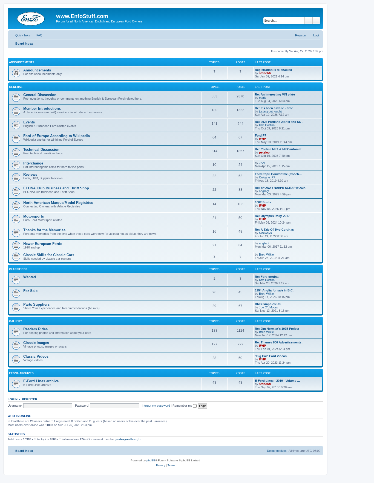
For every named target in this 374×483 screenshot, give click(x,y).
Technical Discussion (41, 149)
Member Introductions (42, 108)
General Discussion (39, 95)
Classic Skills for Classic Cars (48, 255)
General (15, 86)
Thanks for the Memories (44, 230)
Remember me (182, 405)
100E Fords (263, 202)
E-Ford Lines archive (41, 381)
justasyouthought (270, 111)
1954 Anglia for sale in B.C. (274, 290)
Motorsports (33, 216)
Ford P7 (260, 135)
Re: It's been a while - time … (276, 108)
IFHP (262, 138)
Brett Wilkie (266, 254)
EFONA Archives (21, 373)
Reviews (30, 174)
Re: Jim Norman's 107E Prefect (277, 328)
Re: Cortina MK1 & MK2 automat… (279, 149)
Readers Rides (35, 329)
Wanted (29, 277)
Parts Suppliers (36, 304)
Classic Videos (35, 356)
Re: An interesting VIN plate (275, 94)
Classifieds (18, 269)
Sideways (265, 233)
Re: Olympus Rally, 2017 (272, 216)
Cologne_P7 (267, 177)
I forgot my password (156, 405)
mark (262, 97)
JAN (262, 162)
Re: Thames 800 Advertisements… (279, 342)
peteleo (264, 152)
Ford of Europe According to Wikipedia (56, 136)
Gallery (15, 321)
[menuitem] (36, 35)
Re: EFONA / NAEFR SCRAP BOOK (280, 187)
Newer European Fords (42, 244)
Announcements (21, 62)
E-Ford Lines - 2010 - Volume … (277, 380)
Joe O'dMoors (268, 307)
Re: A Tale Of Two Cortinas (274, 229)
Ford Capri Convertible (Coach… (278, 174)
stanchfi (265, 73)
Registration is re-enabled (273, 69)
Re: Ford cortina (266, 276)
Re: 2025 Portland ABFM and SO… (279, 121)
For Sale (30, 291)
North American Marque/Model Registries (58, 203)
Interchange (33, 163)
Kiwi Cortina (267, 125)
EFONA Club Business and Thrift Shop (56, 188)
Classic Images (36, 343)
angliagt (264, 191)
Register (29, 399)
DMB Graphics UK (268, 304)
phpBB (150, 460)
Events (29, 122)
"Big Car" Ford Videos (271, 356)
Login (13, 399)
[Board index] (32, 18)
